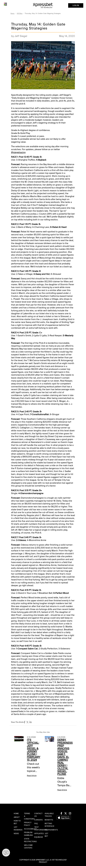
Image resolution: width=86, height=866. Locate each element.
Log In (76, 5)
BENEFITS (49, 820)
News (12, 13)
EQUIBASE (38, 837)
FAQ (36, 823)
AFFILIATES (39, 833)
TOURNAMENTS (51, 830)
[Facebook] (24, 722)
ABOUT (17, 817)
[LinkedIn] (30, 722)
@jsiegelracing (18, 152)
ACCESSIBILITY (30, 829)
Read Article (31, 776)
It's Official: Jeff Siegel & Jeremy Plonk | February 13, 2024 (33, 749)
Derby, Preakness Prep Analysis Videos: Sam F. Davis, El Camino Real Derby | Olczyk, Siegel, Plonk (65, 757)
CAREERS (38, 820)
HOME (16, 813)
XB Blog (19, 13)
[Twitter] (27, 722)
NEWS (16, 833)
